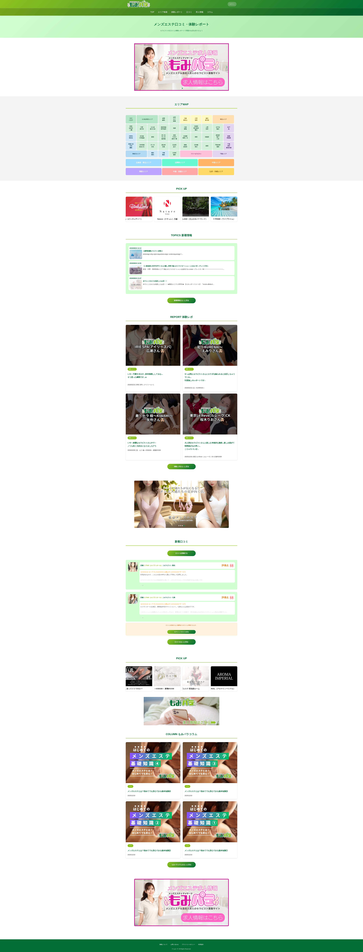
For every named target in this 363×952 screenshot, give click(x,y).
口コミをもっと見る (181, 642)
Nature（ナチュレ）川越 (167, 219)
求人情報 (199, 12)
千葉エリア (223, 153)
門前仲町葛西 (218, 145)
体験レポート (177, 12)
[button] (227, 67)
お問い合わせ (175, 944)
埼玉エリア (223, 119)
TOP (152, 12)
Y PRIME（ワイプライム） (224, 219)
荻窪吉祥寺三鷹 (131, 128)
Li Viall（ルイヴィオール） (153, 565)
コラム (210, 12)
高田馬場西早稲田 (163, 128)
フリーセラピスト (196, 153)
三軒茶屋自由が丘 (141, 145)
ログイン (232, 4)
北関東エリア (180, 162)
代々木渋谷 (153, 145)
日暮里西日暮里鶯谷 (196, 128)
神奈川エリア (136, 153)
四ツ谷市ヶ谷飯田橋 (164, 137)
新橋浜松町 (185, 145)
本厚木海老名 (131, 137)
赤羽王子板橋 (174, 119)
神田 (196, 137)
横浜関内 (152, 153)
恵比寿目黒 (164, 145)
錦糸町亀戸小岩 (218, 137)
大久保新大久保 (152, 128)
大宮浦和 (196, 119)
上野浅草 (207, 128)
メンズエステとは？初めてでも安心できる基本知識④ (149, 791)
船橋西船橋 (229, 137)
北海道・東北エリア (143, 162)
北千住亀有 (218, 128)
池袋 (174, 128)
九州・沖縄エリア (216, 171)
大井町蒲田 (174, 153)
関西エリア (143, 171)
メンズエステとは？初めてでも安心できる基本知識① (206, 851)
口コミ (189, 12)
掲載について (163, 944)
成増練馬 (163, 119)
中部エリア (216, 162)
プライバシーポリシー (188, 944)
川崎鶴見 (163, 153)
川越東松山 (185, 119)
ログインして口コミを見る (181, 632)
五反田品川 (174, 145)
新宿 (152, 137)
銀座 (207, 146)
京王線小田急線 (141, 137)
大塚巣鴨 (185, 128)
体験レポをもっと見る (181, 466)
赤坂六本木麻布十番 (174, 137)
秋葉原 (207, 137)
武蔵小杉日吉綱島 (131, 145)
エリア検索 (162, 12)
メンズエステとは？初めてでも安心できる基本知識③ (206, 791)
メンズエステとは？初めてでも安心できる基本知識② (149, 851)
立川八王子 (131, 119)
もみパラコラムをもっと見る (181, 864)
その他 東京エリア (147, 119)
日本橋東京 (196, 145)
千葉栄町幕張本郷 (228, 145)
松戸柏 (228, 128)
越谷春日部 (207, 119)
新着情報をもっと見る (181, 300)
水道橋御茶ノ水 (185, 137)
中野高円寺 (142, 128)
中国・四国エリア (180, 171)
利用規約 (201, 944)
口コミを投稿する (181, 553)
